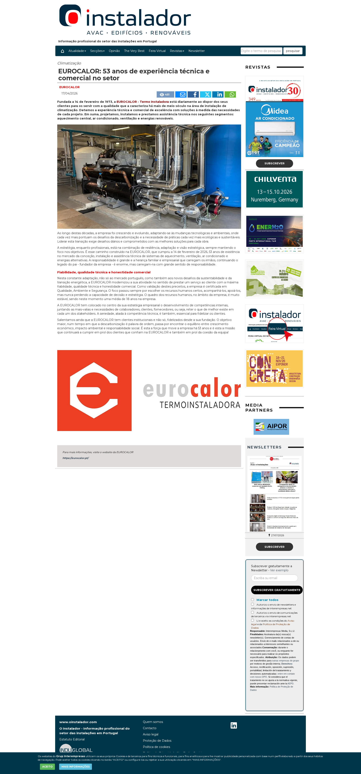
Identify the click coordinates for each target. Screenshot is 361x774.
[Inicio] (62, 51)
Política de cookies (156, 747)
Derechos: (287, 663)
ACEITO (47, 766)
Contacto (149, 728)
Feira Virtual (157, 51)
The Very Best (134, 51)
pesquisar (293, 51)
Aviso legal (150, 734)
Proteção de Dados (157, 741)
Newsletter (196, 51)
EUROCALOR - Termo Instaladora (143, 102)
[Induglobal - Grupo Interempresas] (76, 750)
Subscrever (274, 163)
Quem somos (153, 722)
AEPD (290, 683)
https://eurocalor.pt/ (75, 458)
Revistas (176, 51)
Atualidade (76, 51)
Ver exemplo (279, 570)
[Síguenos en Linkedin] (234, 725)
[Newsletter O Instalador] (274, 493)
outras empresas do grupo (285, 660)
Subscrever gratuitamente (276, 590)
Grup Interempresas (70, 756)
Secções (96, 51)
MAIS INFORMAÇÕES (75, 766)
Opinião (114, 51)
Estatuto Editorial (72, 739)
